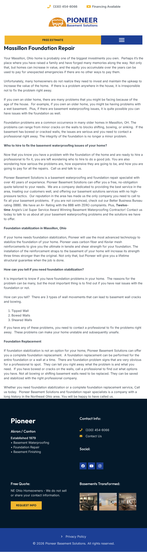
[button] (121, 40)
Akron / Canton (23, 431)
